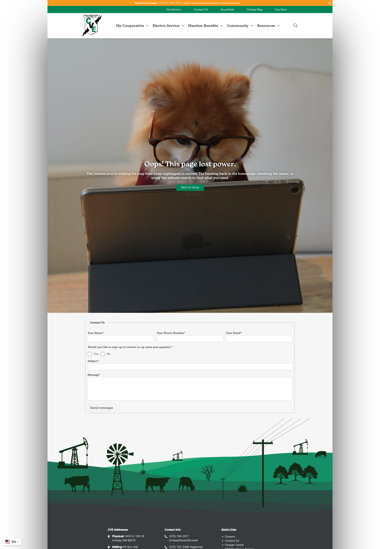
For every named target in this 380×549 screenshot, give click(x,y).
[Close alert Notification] (329, 3)
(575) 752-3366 (179, 547)
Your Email (233, 333)
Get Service (173, 9)
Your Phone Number (170, 333)
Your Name (95, 333)
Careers (230, 536)
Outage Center (234, 544)
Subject (93, 361)
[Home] (92, 26)
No (109, 354)
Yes (96, 354)
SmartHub (227, 9)
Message (93, 374)
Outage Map (254, 9)
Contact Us (201, 9)
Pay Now (281, 9)
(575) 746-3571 (179, 536)
